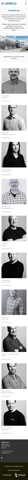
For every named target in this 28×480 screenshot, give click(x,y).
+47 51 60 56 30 (10, 37)
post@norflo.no (21, 37)
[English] (26, 1)
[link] (14, 453)
